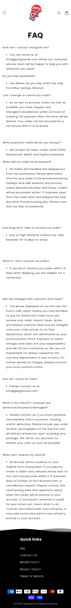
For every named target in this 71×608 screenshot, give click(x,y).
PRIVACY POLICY (30, 569)
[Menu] (4, 13)
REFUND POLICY (30, 562)
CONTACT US (28, 555)
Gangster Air (30, 603)
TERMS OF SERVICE (32, 576)
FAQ (22, 548)
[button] (59, 13)
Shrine (53, 603)
